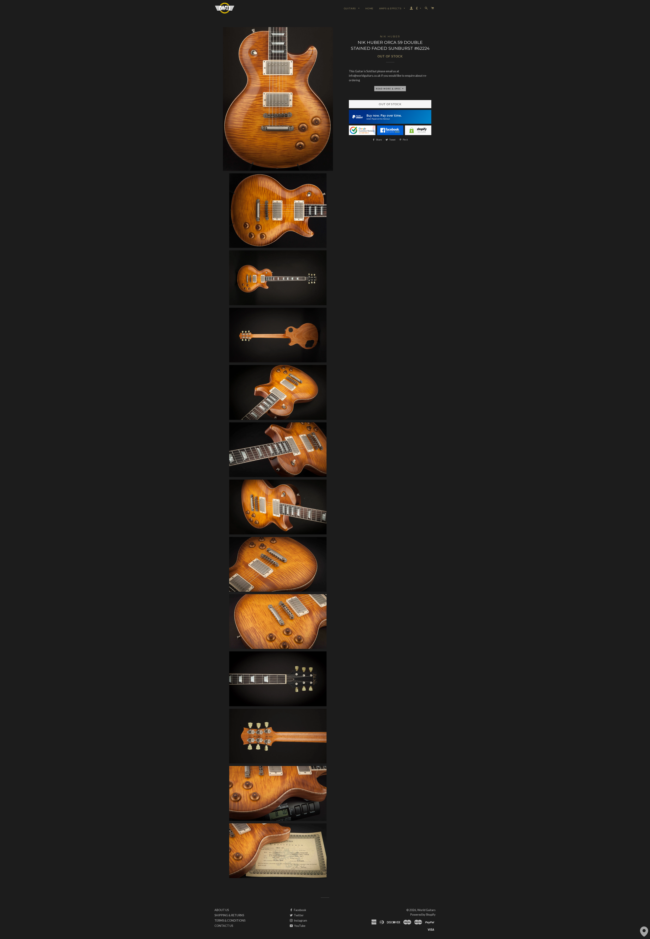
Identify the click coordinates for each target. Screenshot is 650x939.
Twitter (298, 915)
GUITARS (350, 8)
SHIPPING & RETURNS (229, 915)
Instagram (300, 920)
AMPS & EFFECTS (390, 8)
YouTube (299, 925)
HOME (369, 8)
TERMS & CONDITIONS (229, 920)
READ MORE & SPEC (389, 89)
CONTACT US (223, 925)
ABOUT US (221, 910)
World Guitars (426, 910)
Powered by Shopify (423, 914)
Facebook (299, 910)
